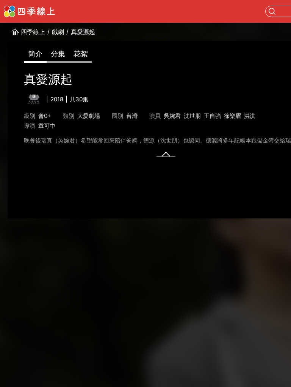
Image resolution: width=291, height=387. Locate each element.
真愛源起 (83, 32)
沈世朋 (192, 115)
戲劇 (58, 32)
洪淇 (249, 115)
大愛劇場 (88, 115)
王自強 (212, 115)
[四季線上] (29, 11)
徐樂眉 (232, 115)
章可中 (46, 125)
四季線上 (33, 32)
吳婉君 (172, 115)
